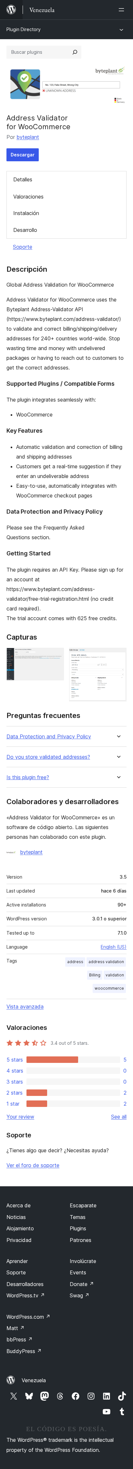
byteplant (27, 137)
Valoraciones (28, 196)
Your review (20, 1116)
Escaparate (83, 1205)
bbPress (19, 1339)
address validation (106, 961)
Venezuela (34, 1380)
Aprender (17, 1261)
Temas (78, 1217)
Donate (82, 1284)
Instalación (26, 213)
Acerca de (18, 1205)
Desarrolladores (25, 1284)
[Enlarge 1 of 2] (55, 656)
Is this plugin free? (27, 777)
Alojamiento (20, 1228)
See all (119, 1116)
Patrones (80, 1240)
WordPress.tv (25, 1295)
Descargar (23, 154)
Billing (94, 975)
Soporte (22, 247)
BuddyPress (24, 1351)
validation (115, 975)
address (75, 961)
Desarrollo (25, 230)
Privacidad (19, 1240)
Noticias (16, 1217)
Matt (15, 1328)
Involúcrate (83, 1261)
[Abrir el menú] (122, 9)
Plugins (78, 1228)
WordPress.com (28, 1317)
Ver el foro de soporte (32, 1165)
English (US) (114, 947)
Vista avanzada (25, 1006)
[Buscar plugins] (74, 52)
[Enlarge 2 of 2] (118, 656)
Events (78, 1272)
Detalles (22, 179)
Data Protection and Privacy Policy (48, 737)
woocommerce (109, 988)
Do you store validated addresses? (48, 757)
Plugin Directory (23, 29)
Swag (79, 1295)
